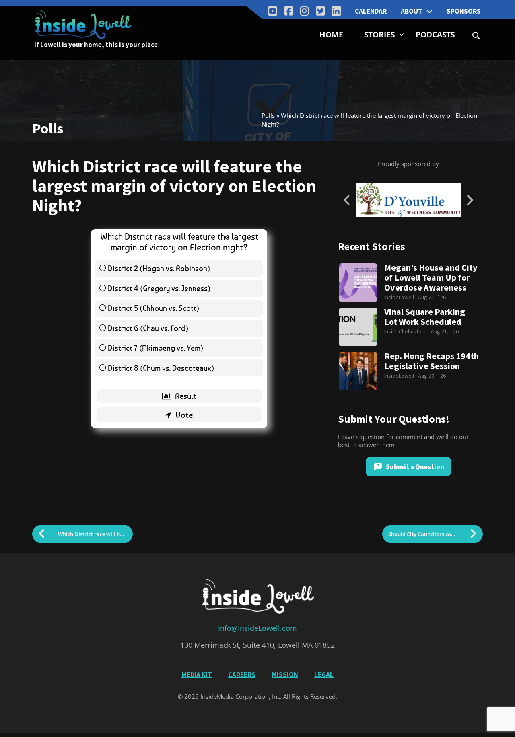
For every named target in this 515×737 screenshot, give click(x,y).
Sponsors (464, 11)
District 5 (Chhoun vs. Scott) (153, 307)
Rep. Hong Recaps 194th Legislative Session (431, 361)
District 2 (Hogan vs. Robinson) (159, 268)
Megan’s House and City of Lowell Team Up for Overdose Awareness (430, 278)
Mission (285, 674)
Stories (379, 34)
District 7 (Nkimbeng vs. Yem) (155, 347)
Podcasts (435, 34)
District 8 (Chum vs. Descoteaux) (161, 367)
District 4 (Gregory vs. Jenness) (159, 288)
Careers (241, 674)
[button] (476, 35)
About (411, 11)
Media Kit (196, 674)
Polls (268, 115)
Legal (324, 674)
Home (331, 34)
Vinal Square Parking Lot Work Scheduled (424, 317)
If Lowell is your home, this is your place (96, 44)
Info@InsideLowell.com (257, 628)
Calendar (371, 11)
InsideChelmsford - (407, 331)
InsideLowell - (401, 297)
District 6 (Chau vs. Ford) (148, 328)
